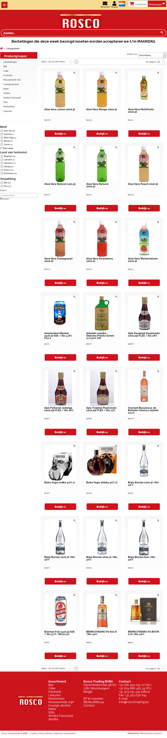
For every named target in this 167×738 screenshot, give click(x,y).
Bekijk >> (60, 133)
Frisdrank (54, 691)
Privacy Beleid (45, 733)
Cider (52, 688)
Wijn (51, 712)
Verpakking (8, 178)
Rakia (52, 709)
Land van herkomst (13, 152)
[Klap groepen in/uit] (1, 55)
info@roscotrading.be (134, 702)
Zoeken (3, 190)
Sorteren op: (132, 54)
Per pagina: (151, 61)
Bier (51, 685)
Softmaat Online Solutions (150, 733)
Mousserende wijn (61, 702)
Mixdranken (56, 698)
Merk (3, 127)
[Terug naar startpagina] (51, 19)
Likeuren (54, 695)
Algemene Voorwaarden (65, 733)
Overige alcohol (59, 705)
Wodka (53, 719)
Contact (89, 705)
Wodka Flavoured (60, 715)
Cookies (33, 733)
